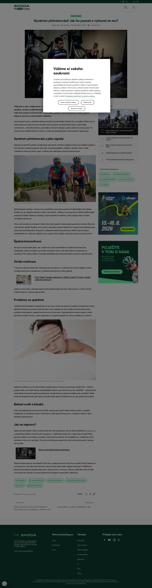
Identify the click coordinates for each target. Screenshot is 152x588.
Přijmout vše (88, 102)
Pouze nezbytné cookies (68, 102)
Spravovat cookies (77, 108)
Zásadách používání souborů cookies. (80, 96)
